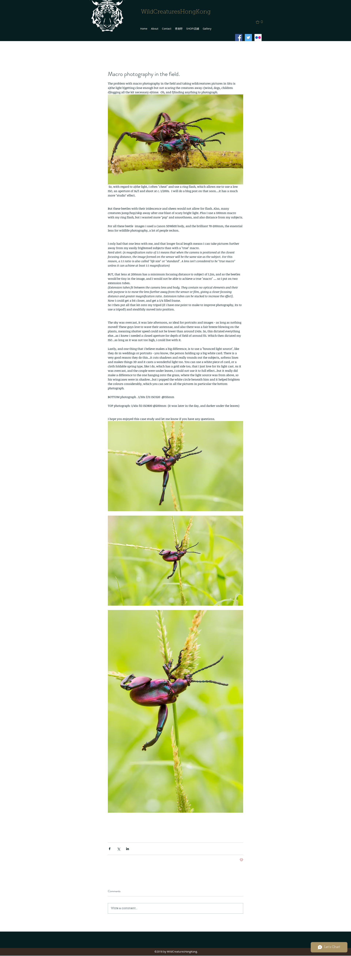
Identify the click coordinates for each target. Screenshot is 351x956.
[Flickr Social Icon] (258, 37)
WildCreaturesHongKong (176, 12)
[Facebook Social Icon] (238, 37)
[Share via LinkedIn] (127, 848)
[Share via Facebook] (109, 848)
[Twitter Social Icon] (248, 37)
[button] (260, 22)
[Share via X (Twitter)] (118, 848)
